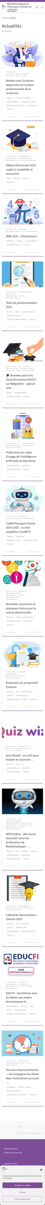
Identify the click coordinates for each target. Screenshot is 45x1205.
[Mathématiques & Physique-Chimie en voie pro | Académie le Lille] (4, 7)
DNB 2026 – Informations (21, 236)
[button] (41, 1170)
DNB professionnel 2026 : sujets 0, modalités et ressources (21, 169)
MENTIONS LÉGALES (11, 1149)
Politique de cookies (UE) (13, 1153)
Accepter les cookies (22, 1185)
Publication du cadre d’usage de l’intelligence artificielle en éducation (21, 457)
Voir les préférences (22, 1199)
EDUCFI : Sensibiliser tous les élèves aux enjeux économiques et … (22, 997)
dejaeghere (11, 116)
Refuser (22, 1192)
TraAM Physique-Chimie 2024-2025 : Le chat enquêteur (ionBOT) (20, 528)
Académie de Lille (10, 1164)
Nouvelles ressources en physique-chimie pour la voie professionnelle (21, 608)
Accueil (4, 18)
